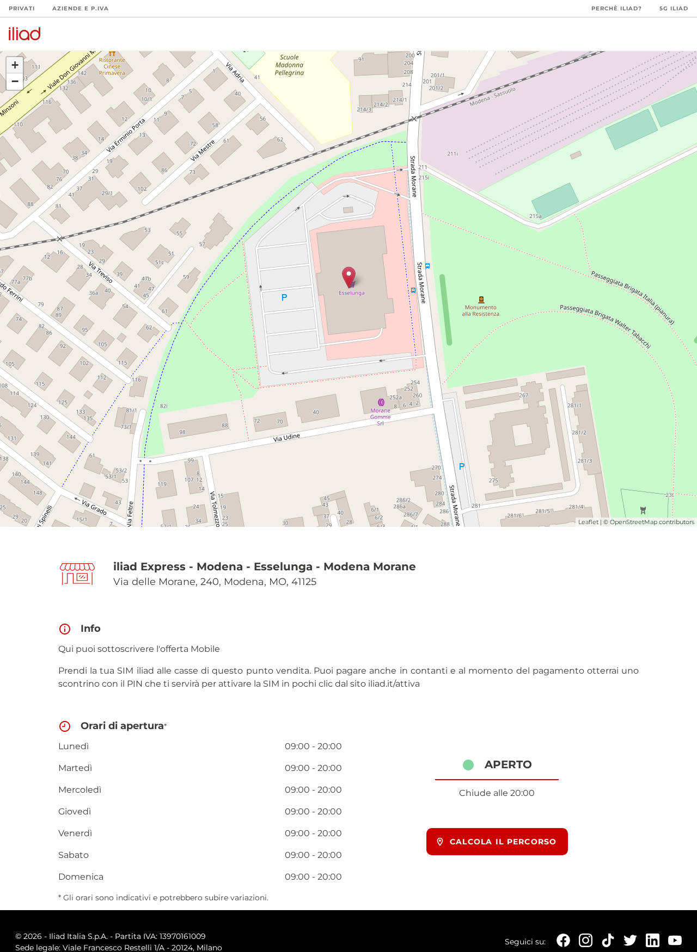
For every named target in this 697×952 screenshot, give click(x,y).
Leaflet (588, 522)
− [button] (15, 81)
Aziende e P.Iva (80, 8)
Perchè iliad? (616, 8)
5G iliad (673, 8)
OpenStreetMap (633, 522)
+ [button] (15, 65)
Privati (22, 8)
